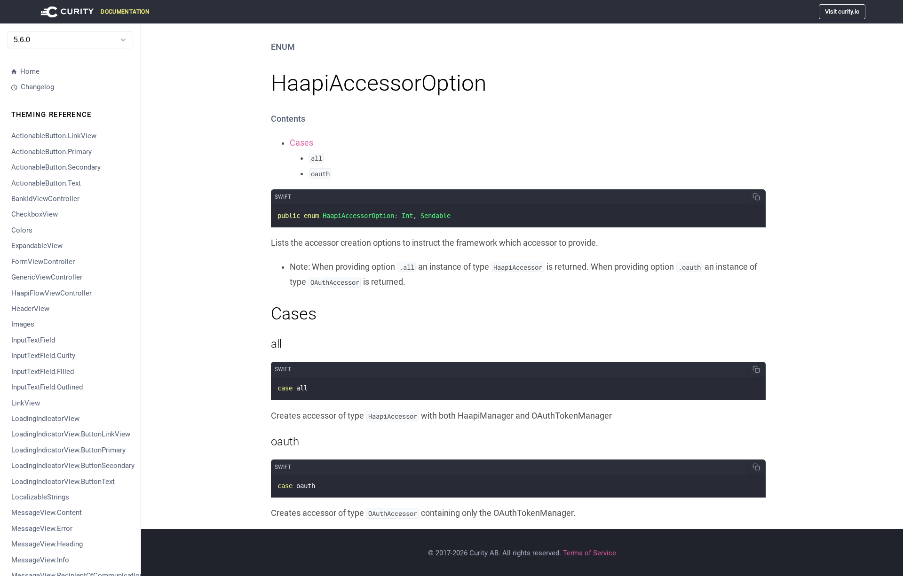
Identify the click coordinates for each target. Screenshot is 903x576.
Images (22, 324)
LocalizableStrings (40, 497)
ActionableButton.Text (46, 183)
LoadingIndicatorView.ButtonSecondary (72, 465)
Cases (301, 143)
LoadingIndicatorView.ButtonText (63, 481)
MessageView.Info (40, 560)
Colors (21, 230)
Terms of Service (589, 553)
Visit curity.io (842, 11)
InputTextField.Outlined (47, 387)
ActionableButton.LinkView (53, 136)
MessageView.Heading (47, 544)
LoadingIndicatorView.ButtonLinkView (70, 434)
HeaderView (30, 308)
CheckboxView (34, 214)
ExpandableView (37, 245)
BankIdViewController (45, 199)
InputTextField (33, 340)
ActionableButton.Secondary (56, 167)
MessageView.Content (46, 512)
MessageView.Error (41, 528)
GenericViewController (46, 277)
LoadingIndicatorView (45, 418)
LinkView (25, 403)
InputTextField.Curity (43, 355)
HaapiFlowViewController (51, 293)
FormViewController (43, 261)
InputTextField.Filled (42, 371)
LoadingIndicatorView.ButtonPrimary (68, 450)
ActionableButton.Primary (51, 152)
